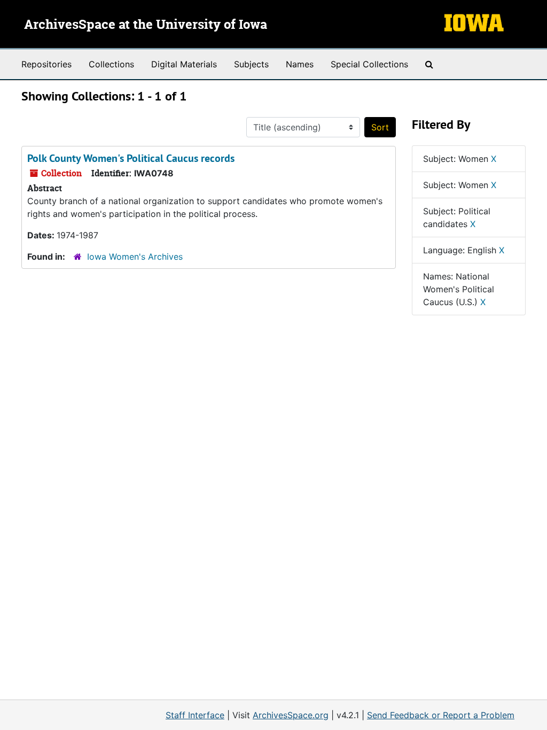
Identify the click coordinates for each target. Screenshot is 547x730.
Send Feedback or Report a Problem (440, 715)
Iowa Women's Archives (135, 256)
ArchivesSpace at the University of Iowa (145, 25)
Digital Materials (184, 64)
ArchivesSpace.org (291, 715)
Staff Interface (195, 715)
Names (300, 64)
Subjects (251, 64)
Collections (111, 64)
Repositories (46, 64)
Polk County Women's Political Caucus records (131, 158)
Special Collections (369, 64)
